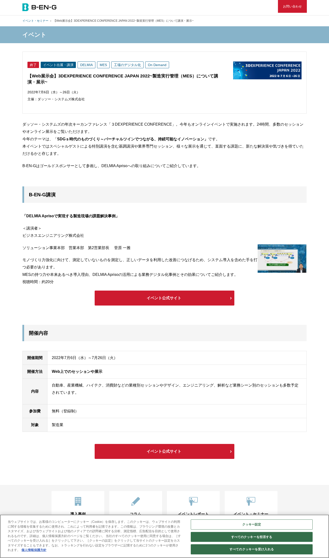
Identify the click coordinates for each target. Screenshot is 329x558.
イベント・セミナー (35, 20)
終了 (33, 65)
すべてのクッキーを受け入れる (252, 549)
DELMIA (86, 65)
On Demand (157, 65)
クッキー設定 (251, 524)
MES (103, 65)
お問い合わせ (292, 6)
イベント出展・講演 (58, 65)
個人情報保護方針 (33, 550)
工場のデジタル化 (127, 65)
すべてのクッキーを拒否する (251, 537)
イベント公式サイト (164, 298)
